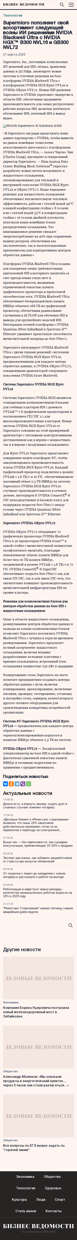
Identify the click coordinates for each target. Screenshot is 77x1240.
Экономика (10, 1002)
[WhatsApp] (28, 783)
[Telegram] (17, 783)
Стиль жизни (25, 1211)
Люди (40, 1199)
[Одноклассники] (11, 783)
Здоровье (53, 1188)
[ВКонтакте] (5, 783)
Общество (10, 1071)
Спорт (60, 1199)
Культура (19, 1199)
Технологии (12, 15)
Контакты (54, 1211)
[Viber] (22, 783)
